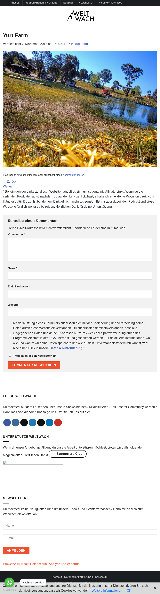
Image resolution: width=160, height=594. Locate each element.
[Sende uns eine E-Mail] (41, 422)
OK (129, 590)
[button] (5, 16)
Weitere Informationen (107, 590)
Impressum (101, 576)
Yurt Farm (81, 44)
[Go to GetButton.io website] (9, 590)
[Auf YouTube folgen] (147, 3)
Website (13, 304)
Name (12, 268)
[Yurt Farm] (80, 108)
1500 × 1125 (61, 44)
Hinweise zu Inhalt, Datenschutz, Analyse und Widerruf (41, 564)
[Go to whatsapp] (9, 582)
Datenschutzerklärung (77, 576)
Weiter (9, 186)
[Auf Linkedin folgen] (143, 3)
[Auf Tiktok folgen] (136, 3)
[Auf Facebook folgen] (128, 3)
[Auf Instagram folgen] (132, 3)
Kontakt (57, 576)
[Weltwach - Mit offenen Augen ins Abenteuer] (80, 16)
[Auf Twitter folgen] (140, 3)
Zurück (9, 181)
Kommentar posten (73, 174)
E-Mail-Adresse (19, 286)
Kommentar (16, 234)
